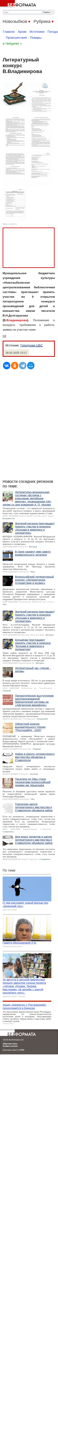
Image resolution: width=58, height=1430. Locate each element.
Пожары (35, 37)
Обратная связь (10, 1044)
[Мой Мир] (30, 365)
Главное (9, 31)
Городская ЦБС (31, 345)
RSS (22, 1050)
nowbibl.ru (12, 224)
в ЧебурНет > (12, 43)
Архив (22, 31)
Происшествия (16, 37)
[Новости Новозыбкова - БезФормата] (18, 4)
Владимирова (16, 320)
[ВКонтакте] (6, 365)
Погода (52, 31)
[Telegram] (22, 365)
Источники (37, 31)
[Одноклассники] (14, 365)
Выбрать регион (10, 1046)
